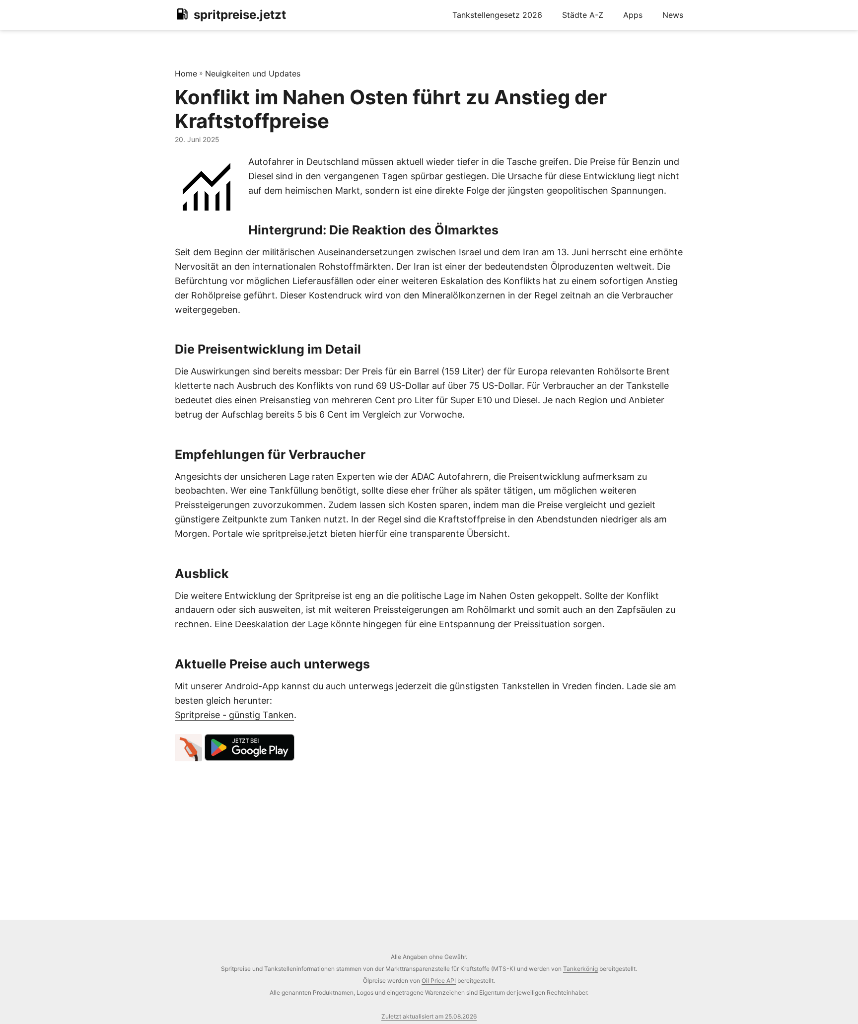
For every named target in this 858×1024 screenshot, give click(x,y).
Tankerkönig (580, 968)
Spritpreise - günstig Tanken (234, 715)
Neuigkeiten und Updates (252, 73)
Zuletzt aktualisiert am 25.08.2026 (429, 1016)
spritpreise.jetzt (240, 14)
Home (186, 73)
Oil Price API (439, 980)
